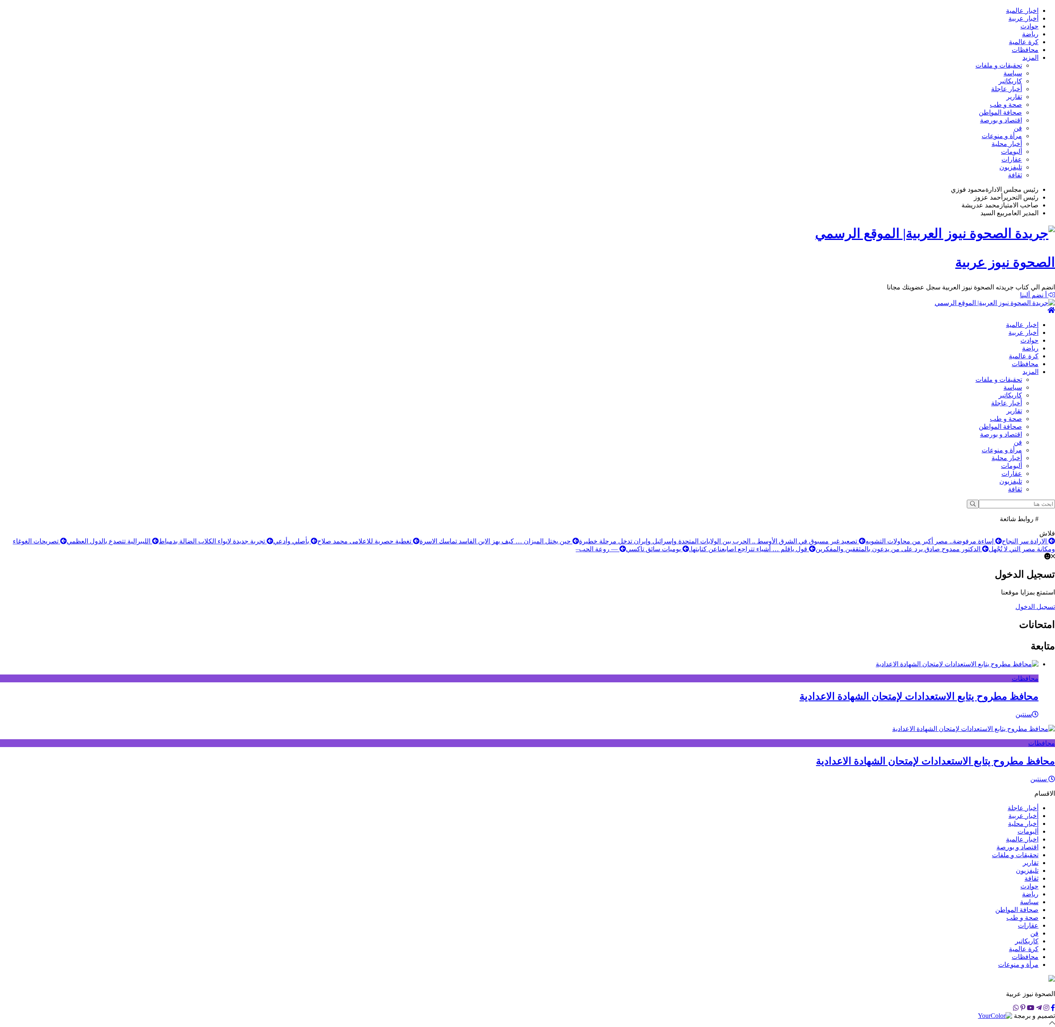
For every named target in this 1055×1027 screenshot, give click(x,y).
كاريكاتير (1010, 81)
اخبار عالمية (1022, 10)
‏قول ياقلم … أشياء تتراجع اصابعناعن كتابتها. (749, 548)
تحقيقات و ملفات (998, 65)
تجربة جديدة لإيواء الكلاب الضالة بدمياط (213, 541)
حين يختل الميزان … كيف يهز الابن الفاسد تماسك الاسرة (496, 541)
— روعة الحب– (597, 548)
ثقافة (1015, 175)
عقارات (1011, 159)
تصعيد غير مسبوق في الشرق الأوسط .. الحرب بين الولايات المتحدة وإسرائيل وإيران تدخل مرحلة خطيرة (719, 541)
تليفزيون (1010, 167)
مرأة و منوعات (1002, 135)
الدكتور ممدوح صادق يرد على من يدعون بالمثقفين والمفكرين (899, 548)
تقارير (1014, 96)
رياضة (1030, 34)
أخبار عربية (1023, 18)
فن (1018, 128)
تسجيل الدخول (1035, 606)
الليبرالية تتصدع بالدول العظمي (109, 541)
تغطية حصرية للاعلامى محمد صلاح (365, 541)
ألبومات (1011, 151)
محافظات (1025, 49)
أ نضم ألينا (1034, 294)
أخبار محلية (1007, 143)
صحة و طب (1006, 104)
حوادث (1029, 26)
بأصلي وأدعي (292, 541)
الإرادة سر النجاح (1025, 541)
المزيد (1030, 57)
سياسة (1012, 73)
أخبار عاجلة (1006, 88)
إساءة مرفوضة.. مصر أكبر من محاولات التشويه (930, 541)
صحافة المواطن (1000, 112)
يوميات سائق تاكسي (654, 548)
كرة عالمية (1024, 41)
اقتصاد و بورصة (1001, 120)
